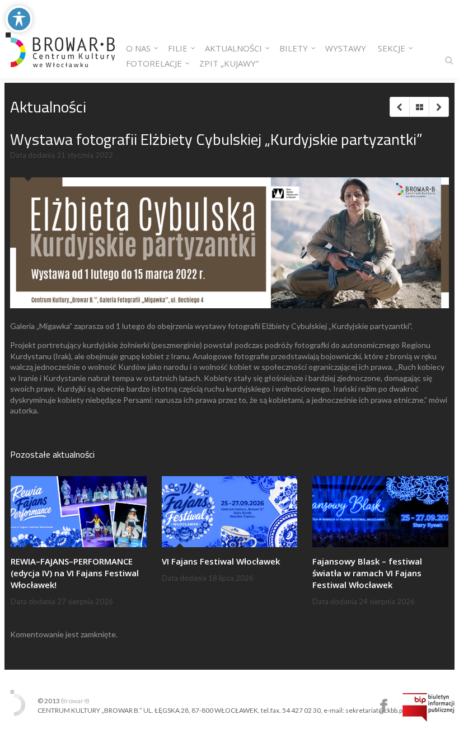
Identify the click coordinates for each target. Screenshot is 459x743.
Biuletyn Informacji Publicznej (428, 707)
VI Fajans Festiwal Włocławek (221, 561)
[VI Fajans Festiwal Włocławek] (230, 511)
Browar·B (75, 701)
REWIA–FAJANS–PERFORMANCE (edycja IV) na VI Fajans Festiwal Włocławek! (75, 573)
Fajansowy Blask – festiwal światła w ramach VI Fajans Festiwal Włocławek (367, 573)
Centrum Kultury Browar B (383, 706)
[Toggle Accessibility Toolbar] (19, 19)
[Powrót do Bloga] (419, 106)
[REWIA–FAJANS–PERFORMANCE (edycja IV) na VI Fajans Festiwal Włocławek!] (79, 511)
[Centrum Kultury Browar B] (60, 39)
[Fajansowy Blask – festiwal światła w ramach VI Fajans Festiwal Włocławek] (380, 511)
